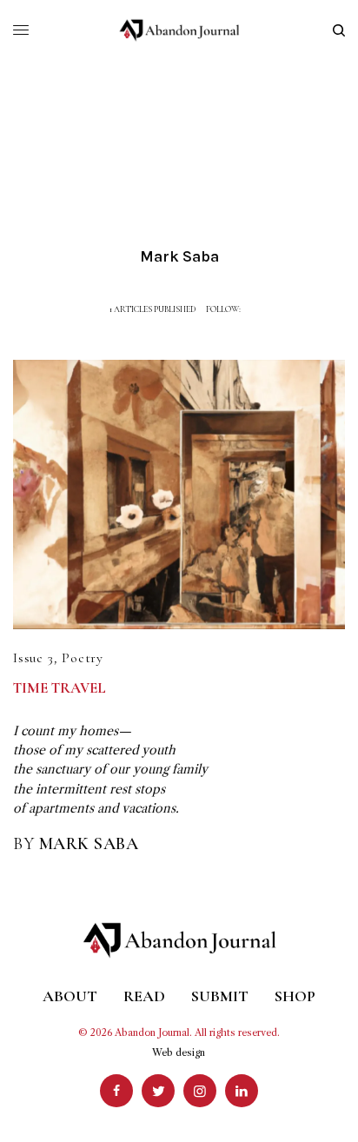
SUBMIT (220, 996)
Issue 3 (33, 658)
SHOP (295, 996)
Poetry (82, 658)
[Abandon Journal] (179, 30)
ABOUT (70, 996)
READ (144, 996)
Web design (178, 1052)
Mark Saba (89, 843)
